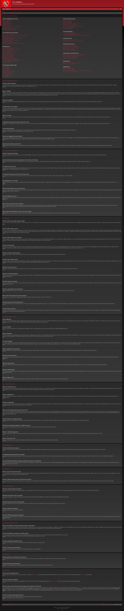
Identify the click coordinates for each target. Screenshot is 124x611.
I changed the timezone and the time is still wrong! (12, 37)
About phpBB (82, 574)
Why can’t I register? (6, 22)
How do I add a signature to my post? (10, 50)
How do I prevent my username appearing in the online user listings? (15, 35)
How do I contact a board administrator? (70, 71)
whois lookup (80, 587)
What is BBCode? (6, 66)
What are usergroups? (67, 22)
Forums (9, 9)
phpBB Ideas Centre (53, 581)
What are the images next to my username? (11, 40)
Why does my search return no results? (70, 46)
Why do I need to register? (7, 20)
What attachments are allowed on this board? (71, 62)
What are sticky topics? (7, 73)
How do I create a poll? (7, 51)
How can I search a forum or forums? (70, 45)
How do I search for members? (69, 49)
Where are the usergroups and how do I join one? (72, 23)
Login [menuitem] (121, 9)
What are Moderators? (67, 21)
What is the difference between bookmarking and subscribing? (74, 54)
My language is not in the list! (8, 38)
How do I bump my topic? (7, 62)
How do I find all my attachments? (69, 63)
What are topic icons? (7, 76)
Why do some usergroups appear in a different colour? (73, 26)
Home (4, 9)
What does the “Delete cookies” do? (9, 29)
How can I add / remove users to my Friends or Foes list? (74, 41)
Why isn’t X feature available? (68, 69)
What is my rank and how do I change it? (10, 42)
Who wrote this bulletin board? (68, 68)
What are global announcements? (9, 71)
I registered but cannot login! (8, 23)
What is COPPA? (6, 21)
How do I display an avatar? (8, 41)
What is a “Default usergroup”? (69, 27)
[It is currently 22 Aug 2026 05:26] (120, 13)
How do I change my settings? (8, 34)
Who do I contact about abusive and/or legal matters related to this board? (77, 70)
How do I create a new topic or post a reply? (11, 48)
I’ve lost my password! (7, 27)
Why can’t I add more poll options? (9, 52)
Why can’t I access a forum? (8, 55)
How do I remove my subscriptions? (70, 58)
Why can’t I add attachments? (8, 56)
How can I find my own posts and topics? (71, 50)
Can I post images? (6, 70)
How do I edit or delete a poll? (8, 53)
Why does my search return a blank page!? (71, 47)
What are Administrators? (68, 20)
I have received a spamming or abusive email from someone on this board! (77, 35)
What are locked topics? (7, 74)
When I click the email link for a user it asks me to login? (13, 43)
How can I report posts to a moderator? (10, 58)
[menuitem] (119, 9)
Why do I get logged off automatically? (10, 28)
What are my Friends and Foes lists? (70, 39)
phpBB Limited (34, 574)
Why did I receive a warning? (8, 57)
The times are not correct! (7, 36)
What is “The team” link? (67, 28)
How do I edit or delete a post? (8, 49)
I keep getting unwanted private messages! (71, 34)
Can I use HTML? (6, 67)
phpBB (117, 182)
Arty (59, 608)
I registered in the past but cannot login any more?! (12, 26)
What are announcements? (8, 72)
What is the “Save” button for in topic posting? (11, 59)
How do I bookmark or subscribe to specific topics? (72, 55)
